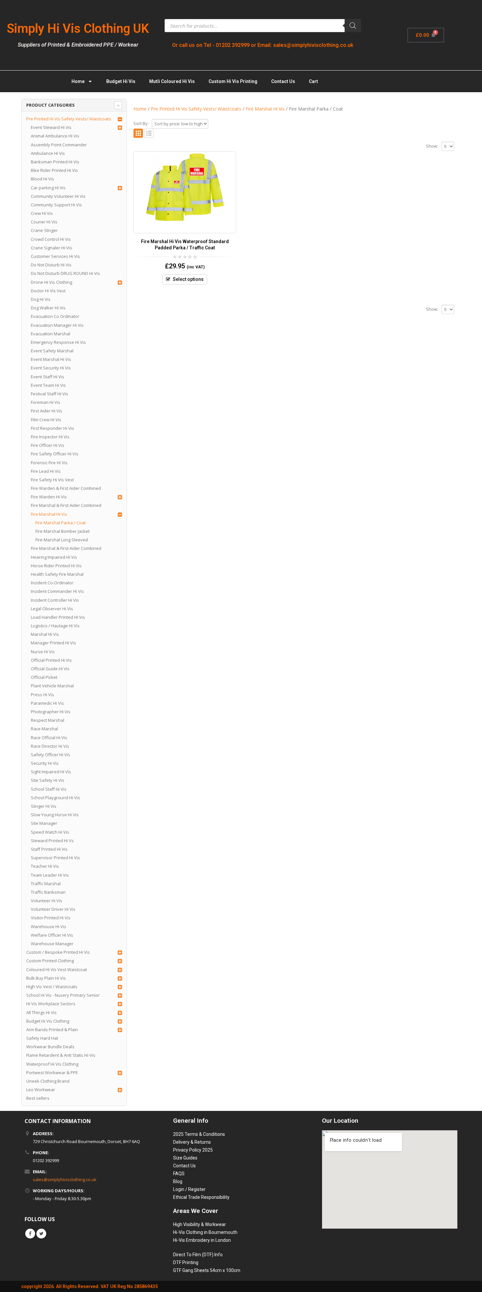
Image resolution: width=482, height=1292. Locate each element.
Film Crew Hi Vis (46, 420)
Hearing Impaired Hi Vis (54, 557)
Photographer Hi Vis (50, 712)
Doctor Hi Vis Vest (48, 291)
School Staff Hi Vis (49, 789)
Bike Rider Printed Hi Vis (54, 170)
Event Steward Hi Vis (51, 127)
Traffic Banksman (48, 892)
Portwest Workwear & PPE (52, 1072)
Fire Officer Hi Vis (47, 445)
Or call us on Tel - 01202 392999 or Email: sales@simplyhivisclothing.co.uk (262, 45)
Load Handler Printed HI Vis (58, 617)
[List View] (149, 133)
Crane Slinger (44, 230)
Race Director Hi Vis (50, 746)
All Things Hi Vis (41, 1012)
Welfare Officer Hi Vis (52, 935)
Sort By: (141, 123)
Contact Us (283, 81)
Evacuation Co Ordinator (55, 316)
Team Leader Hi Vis (50, 875)
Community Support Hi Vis (56, 205)
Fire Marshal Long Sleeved (61, 540)
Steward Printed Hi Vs (52, 841)
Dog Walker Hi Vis (48, 308)
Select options (188, 279)
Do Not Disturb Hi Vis (51, 265)
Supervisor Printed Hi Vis (55, 858)
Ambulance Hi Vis (48, 153)
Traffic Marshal (46, 883)
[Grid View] (138, 133)
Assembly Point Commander (59, 145)
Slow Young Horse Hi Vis (55, 815)
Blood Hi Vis (42, 179)
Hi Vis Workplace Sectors (50, 1004)
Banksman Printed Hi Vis (55, 162)
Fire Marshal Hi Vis (49, 514)
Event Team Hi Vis (48, 385)
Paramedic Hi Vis (47, 703)
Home (78, 81)
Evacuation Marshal (50, 334)
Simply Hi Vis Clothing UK (78, 28)
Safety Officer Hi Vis (50, 755)
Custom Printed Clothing (50, 961)
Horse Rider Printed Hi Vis (56, 566)
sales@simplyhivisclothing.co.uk (64, 1179)
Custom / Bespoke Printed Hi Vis (58, 952)
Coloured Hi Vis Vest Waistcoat (56, 969)
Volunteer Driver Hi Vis (53, 909)
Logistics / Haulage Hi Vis (55, 626)
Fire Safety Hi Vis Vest (52, 480)
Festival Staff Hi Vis (49, 394)
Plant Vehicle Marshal (52, 686)
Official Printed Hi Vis (51, 660)
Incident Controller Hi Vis (55, 600)
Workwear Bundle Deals (50, 1047)
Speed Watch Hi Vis (50, 832)
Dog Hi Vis (40, 299)
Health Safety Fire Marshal (57, 574)
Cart (313, 81)
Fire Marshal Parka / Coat (60, 523)
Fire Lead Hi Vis (46, 471)
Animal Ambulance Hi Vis (55, 136)
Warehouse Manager (52, 944)
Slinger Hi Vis (43, 806)
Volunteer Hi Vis (46, 901)
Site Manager (44, 823)
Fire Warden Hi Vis (49, 497)
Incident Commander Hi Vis (57, 591)
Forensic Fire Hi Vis (49, 463)
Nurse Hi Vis (43, 652)
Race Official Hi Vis (49, 737)
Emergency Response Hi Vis (58, 342)
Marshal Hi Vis (45, 634)
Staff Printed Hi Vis (49, 849)
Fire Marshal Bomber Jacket (62, 531)
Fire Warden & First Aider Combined (66, 488)
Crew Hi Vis (42, 213)
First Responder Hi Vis (52, 428)
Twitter (41, 1234)
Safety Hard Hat (42, 1038)
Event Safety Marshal (52, 351)
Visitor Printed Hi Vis (50, 918)
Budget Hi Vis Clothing (47, 1021)
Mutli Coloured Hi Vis (172, 81)
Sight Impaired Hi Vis (51, 772)
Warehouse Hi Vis (48, 926)
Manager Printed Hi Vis (53, 643)
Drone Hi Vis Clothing (51, 282)
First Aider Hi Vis (46, 411)
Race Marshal (44, 729)
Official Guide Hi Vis (50, 669)
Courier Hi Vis (44, 222)
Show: (432, 146)
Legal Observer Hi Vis (52, 609)
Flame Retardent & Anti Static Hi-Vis (60, 1055)
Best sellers (38, 1098)
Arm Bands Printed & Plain (52, 1029)
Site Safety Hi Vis (47, 780)
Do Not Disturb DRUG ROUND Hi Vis (65, 273)
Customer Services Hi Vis (55, 256)
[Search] (353, 25)
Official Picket (44, 677)
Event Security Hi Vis (51, 368)
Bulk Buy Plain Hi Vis (46, 978)
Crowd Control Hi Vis (51, 239)
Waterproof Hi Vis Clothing (52, 1064)
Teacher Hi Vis (45, 866)
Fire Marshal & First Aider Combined (66, 505)
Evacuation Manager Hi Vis (57, 325)
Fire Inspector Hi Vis (50, 437)
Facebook (30, 1234)
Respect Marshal (47, 720)
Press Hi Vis (42, 695)
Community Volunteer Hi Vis (58, 196)
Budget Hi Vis (120, 81)
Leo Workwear (40, 1090)
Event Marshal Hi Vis (51, 359)
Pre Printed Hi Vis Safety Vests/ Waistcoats (68, 119)
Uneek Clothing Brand (48, 1081)
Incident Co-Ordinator (52, 583)
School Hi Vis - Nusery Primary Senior (63, 995)
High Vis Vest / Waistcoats (51, 987)
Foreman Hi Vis (45, 402)
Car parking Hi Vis (48, 188)
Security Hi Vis (45, 763)
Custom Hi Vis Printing (233, 81)
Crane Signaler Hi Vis (51, 248)
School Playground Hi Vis (55, 798)
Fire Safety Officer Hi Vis (54, 454)
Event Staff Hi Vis (47, 377)
